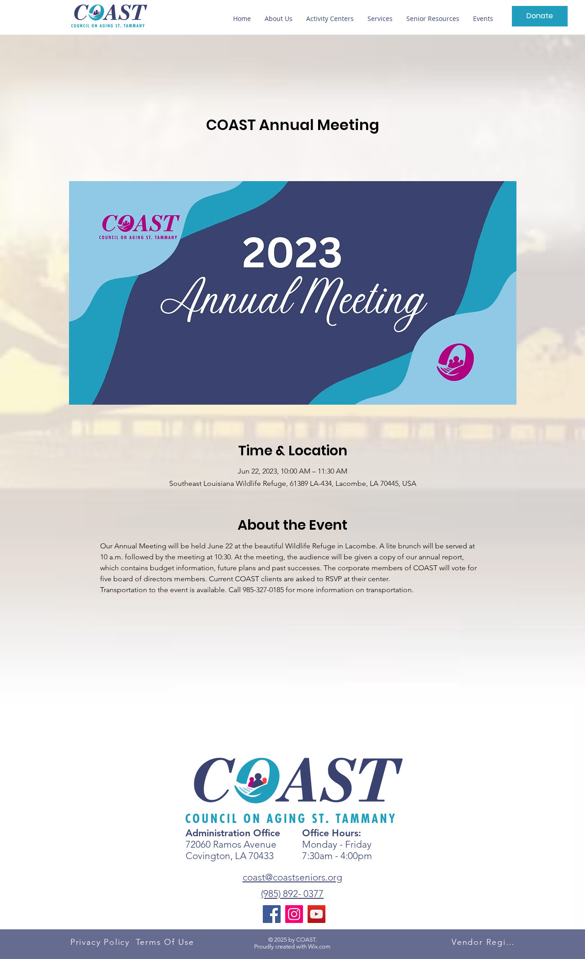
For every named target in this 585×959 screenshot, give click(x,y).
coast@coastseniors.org (292, 877)
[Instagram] (294, 914)
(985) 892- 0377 (292, 893)
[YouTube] (316, 914)
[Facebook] (272, 914)
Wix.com (319, 946)
